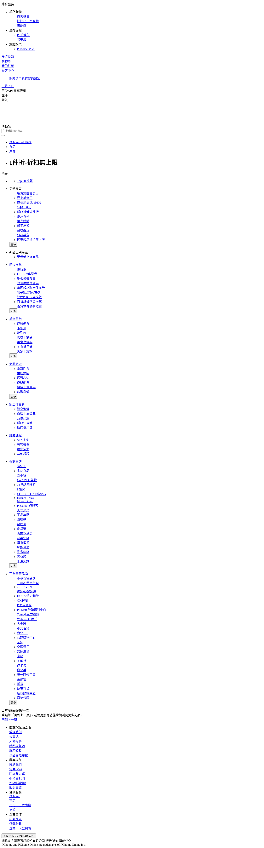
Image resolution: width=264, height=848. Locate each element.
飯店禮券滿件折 (28, 212)
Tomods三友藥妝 (28, 614)
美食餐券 (15, 319)
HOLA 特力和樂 (28, 596)
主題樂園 (23, 373)
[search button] (3, 135)
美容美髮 (23, 444)
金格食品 (23, 471)
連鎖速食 (23, 323)
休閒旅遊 (15, 364)
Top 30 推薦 (25, 181)
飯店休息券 (17, 404)
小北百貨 (23, 628)
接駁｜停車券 (26, 387)
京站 (20, 656)
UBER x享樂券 (27, 274)
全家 (20, 642)
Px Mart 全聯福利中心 (31, 609)
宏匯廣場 (23, 651)
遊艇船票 (23, 382)
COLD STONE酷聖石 (31, 494)
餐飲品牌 (15, 461)
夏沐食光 (23, 216)
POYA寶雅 (24, 605)
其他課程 (23, 454)
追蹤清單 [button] (15, 78)
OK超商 (22, 600)
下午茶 (21, 328)
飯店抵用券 (24, 427)
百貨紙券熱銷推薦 (29, 301)
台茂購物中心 (26, 637)
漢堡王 (21, 466)
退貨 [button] (25, 78)
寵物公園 (23, 698)
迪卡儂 (21, 665)
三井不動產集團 (28, 583)
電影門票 (23, 368)
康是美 (21, 670)
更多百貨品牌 (26, 578)
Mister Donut (25, 501)
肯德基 (21, 519)
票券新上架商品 (28, 257)
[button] (132, 26)
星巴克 (21, 524)
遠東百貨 (23, 688)
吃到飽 (21, 333)
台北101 (22, 633)
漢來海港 (23, 542)
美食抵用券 (24, 346)
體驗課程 (15, 435)
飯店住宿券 (24, 423)
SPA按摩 (23, 440)
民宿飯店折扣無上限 (31, 239)
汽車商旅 (23, 418)
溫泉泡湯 (23, 409)
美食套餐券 (24, 342)
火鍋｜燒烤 (24, 351)
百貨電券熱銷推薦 (29, 306)
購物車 (6, 61)
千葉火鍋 (23, 561)
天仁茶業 (23, 510)
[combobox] (132, 131)
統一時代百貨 (26, 674)
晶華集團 (23, 538)
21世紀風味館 (26, 484)
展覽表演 (23, 378)
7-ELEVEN (24, 586)
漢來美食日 (24, 198)
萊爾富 (21, 679)
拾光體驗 (23, 221)
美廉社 (21, 660)
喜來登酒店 (24, 533)
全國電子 (23, 647)
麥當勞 (21, 528)
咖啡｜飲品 (24, 337)
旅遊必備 (23, 391)
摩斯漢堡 (23, 547)
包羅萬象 (23, 235)
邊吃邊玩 (23, 230)
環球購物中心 (26, 693)
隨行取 (21, 269)
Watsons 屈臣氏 (27, 619)
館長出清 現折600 (29, 202)
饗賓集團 (23, 552)
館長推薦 (15, 264)
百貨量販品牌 (18, 574)
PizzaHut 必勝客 (27, 505)
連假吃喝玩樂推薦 (29, 297)
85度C (21, 489)
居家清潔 (23, 449)
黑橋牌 (21, 556)
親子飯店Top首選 (28, 292)
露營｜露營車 (26, 413)
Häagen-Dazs (25, 497)
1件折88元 (24, 207)
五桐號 (21, 475)
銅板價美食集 (26, 278)
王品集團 (23, 515)
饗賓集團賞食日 (28, 193)
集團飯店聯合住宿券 (31, 287)
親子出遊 (23, 225)
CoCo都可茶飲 (27, 480)
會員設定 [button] (34, 78)
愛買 (20, 684)
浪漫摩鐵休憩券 (28, 283)
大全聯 (21, 623)
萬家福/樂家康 (26, 591)
